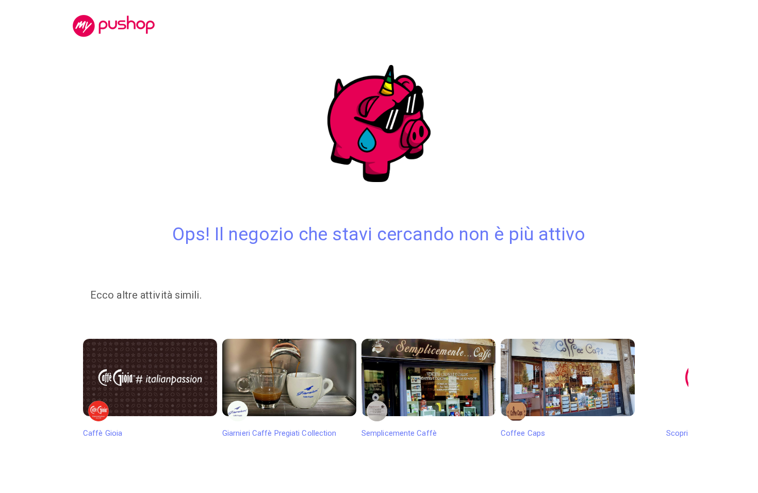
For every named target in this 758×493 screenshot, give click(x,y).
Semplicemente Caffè (399, 433)
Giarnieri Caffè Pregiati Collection (279, 433)
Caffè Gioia (102, 433)
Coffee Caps (523, 433)
